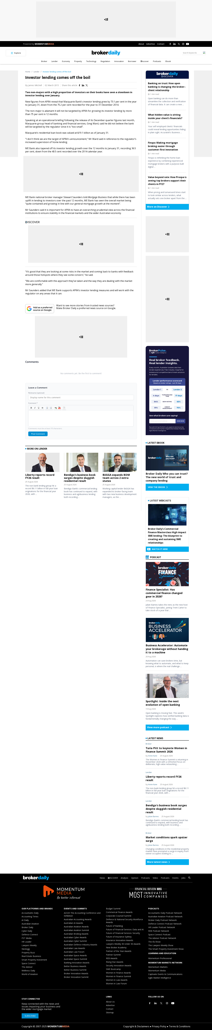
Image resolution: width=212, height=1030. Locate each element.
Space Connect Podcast (159, 934)
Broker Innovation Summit (76, 977)
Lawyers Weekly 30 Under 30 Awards (123, 944)
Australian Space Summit (75, 959)
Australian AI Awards (73, 923)
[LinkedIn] (174, 44)
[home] (106, 53)
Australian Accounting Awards (78, 919)
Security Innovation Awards (118, 965)
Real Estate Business (31, 956)
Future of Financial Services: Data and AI (125, 929)
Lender (54, 61)
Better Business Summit (75, 969)
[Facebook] (170, 44)
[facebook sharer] (79, 85)
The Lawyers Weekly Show (160, 945)
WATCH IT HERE (160, 549)
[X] (178, 44)
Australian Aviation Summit (76, 930)
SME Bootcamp (113, 969)
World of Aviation (30, 974)
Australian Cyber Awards (75, 937)
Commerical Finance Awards (119, 912)
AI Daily (25, 920)
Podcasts (157, 61)
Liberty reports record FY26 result (39, 476)
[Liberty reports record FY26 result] (42, 463)
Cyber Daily (27, 931)
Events (175, 877)
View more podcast (158, 727)
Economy (66, 61)
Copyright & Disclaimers (136, 1026)
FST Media (27, 938)
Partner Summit (113, 954)
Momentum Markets (158, 967)
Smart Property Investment (34, 959)
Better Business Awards (75, 966)
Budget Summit (113, 908)
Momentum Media (157, 970)
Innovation (119, 61)
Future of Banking (114, 925)
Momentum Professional (160, 958)
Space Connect (29, 963)
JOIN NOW (180, 421)
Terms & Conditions (179, 1026)
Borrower (132, 61)
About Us (110, 1001)
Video (155, 877)
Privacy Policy (159, 1026)
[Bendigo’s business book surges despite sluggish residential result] (81, 463)
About (141, 44)
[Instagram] (183, 44)
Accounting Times (30, 916)
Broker (44, 61)
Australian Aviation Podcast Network (165, 916)
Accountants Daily (30, 913)
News (102, 877)
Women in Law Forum (116, 983)
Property (78, 61)
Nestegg (26, 949)
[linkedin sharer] (83, 85)
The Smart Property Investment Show (166, 949)
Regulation (105, 61)
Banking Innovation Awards (76, 962)
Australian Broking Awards (76, 933)
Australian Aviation (30, 923)
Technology (91, 61)
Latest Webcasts (160, 500)
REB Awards (111, 958)
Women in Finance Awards (118, 972)
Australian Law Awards (74, 948)
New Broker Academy (116, 947)
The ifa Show (154, 941)
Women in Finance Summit (118, 976)
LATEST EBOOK (156, 443)
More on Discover (157, 206)
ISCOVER (114, 877)
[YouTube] (187, 44)
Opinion (134, 877)
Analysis (124, 877)
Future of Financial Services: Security (123, 933)
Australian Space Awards (75, 955)
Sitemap (110, 1012)
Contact (160, 44)
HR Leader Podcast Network (161, 927)
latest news (155, 738)
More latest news (157, 862)
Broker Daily (27, 927)
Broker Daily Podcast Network (162, 920)
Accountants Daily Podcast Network (165, 913)
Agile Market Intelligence (159, 977)
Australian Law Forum (74, 951)
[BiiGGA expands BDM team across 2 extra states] (120, 463)
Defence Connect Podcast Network (164, 923)
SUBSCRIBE (30, 1015)
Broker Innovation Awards (76, 973)
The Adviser (27, 967)
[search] (189, 878)
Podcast (155, 557)
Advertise (150, 44)
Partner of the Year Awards (118, 951)
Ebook (168, 61)
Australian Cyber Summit (75, 941)
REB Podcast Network (158, 931)
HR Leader (26, 941)
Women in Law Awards (116, 980)
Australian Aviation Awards (76, 926)
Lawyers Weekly (29, 945)
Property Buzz (28, 952)
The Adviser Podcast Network (162, 938)
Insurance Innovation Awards (119, 940)
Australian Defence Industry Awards (80, 944)
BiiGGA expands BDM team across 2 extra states (116, 477)
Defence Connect (30, 934)
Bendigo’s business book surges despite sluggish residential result (80, 477)
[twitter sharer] (86, 85)
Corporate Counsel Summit (118, 915)
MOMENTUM (44, 44)
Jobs (183, 877)
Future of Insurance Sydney (119, 936)
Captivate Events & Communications (165, 974)
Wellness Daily (28, 970)
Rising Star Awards (114, 962)
